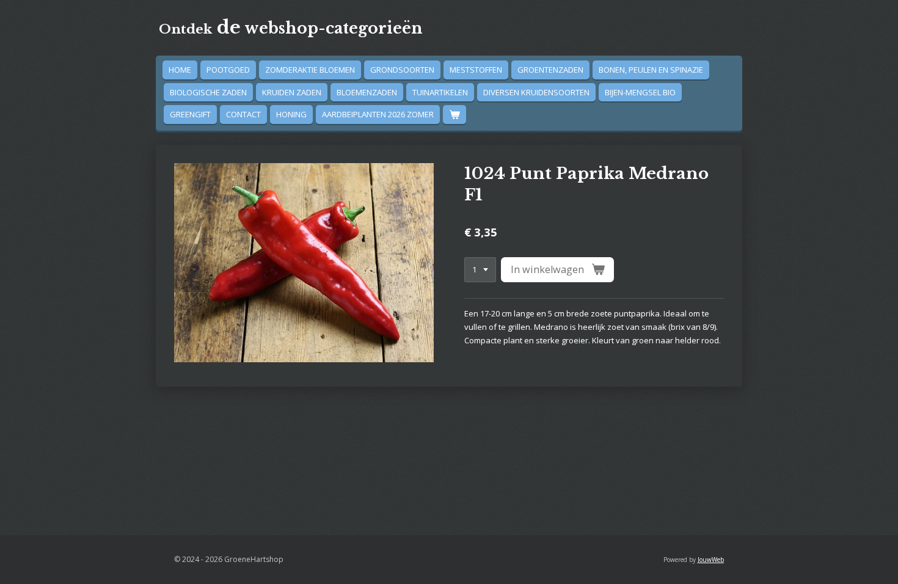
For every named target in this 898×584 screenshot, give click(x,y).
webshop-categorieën (291, 28)
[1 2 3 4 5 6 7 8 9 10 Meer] (480, 269)
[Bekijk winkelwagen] (454, 114)
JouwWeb (711, 559)
